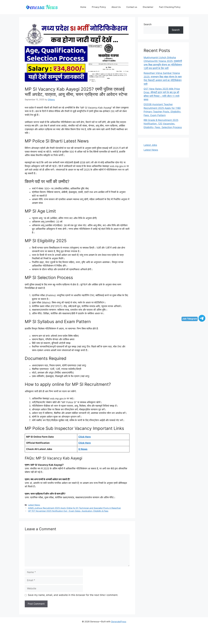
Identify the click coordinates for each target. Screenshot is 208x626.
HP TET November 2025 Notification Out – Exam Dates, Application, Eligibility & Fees (68, 511)
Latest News (34, 505)
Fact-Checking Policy (169, 7)
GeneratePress (118, 621)
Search (148, 24)
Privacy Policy (99, 7)
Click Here (84, 436)
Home (83, 7)
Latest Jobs (150, 145)
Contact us (131, 7)
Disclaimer (148, 7)
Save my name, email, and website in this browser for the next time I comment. (73, 595)
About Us (116, 7)
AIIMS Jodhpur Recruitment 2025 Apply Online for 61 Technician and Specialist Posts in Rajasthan (74, 508)
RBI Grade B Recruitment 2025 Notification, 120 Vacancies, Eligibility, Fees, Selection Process (163, 124)
